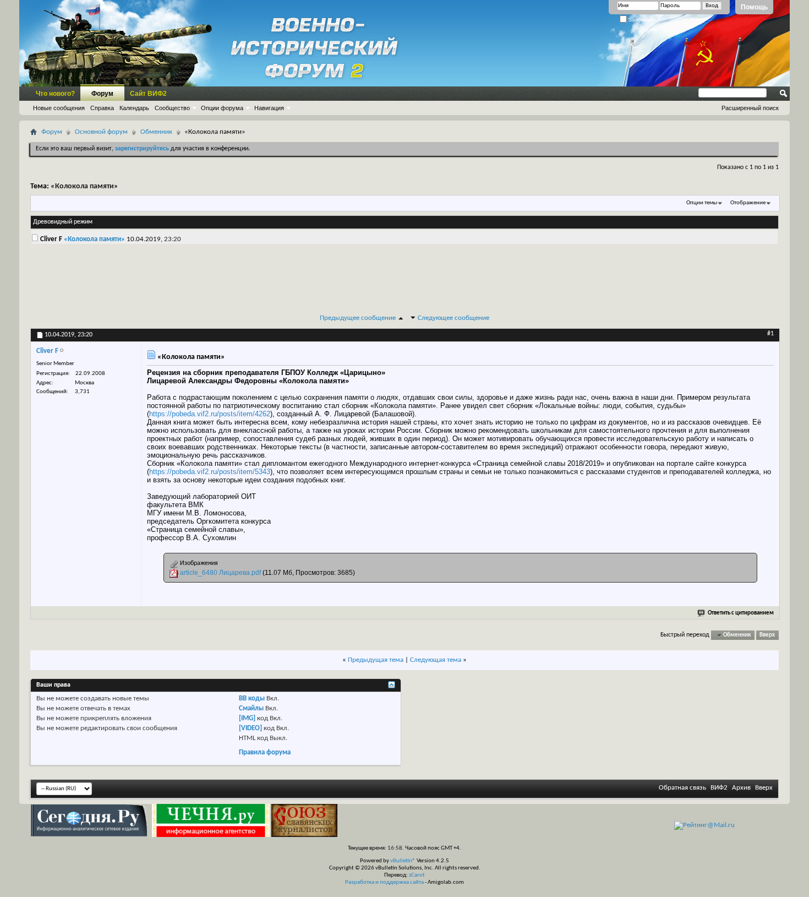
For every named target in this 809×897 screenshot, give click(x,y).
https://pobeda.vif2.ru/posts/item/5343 (209, 471)
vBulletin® (403, 861)
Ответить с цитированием (741, 613)
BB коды (252, 698)
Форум (102, 93)
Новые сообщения (59, 108)
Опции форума (222, 108)
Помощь (754, 7)
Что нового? (55, 93)
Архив (741, 787)
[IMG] (247, 718)
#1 (770, 333)
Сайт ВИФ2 (148, 93)
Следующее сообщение (453, 318)
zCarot (417, 875)
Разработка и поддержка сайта (384, 882)
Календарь (134, 108)
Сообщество (172, 108)
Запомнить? (643, 20)
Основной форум (101, 131)
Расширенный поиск (750, 108)
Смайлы (251, 708)
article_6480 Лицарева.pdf (220, 573)
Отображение (748, 203)
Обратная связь (682, 787)
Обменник (156, 131)
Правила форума (265, 752)
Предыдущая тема (375, 660)
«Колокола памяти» (84, 186)
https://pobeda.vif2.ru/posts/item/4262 (209, 414)
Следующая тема (435, 660)
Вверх (767, 635)
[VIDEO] (250, 728)
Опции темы (701, 203)
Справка (102, 108)
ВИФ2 (719, 787)
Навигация (269, 108)
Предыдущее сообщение (358, 318)
